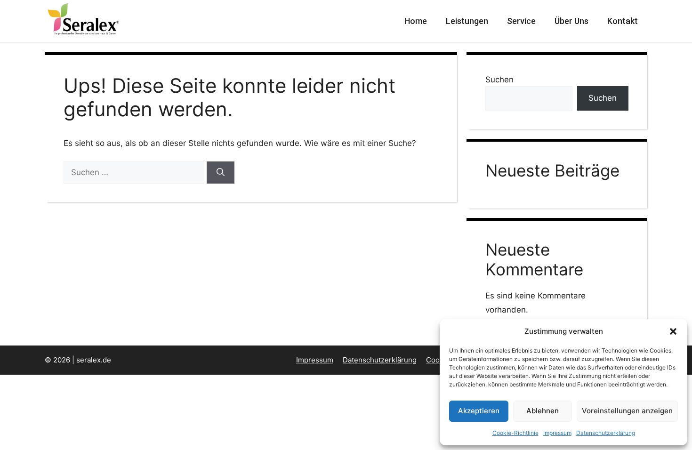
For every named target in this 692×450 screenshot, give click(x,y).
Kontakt (622, 21)
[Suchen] (220, 172)
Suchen (499, 79)
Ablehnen (542, 410)
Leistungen (467, 21)
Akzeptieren (478, 410)
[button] (673, 331)
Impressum (557, 432)
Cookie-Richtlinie (515, 432)
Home (415, 21)
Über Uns (571, 21)
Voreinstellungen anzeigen (627, 410)
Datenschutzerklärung (605, 432)
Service (521, 21)
